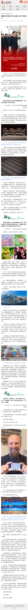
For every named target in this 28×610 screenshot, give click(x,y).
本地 (24, 6)
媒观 (3, 9)
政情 (10, 6)
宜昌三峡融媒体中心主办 (7, 2)
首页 (2, 13)
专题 (17, 9)
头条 (3, 6)
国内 (8, 13)
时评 (10, 9)
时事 (17, 6)
